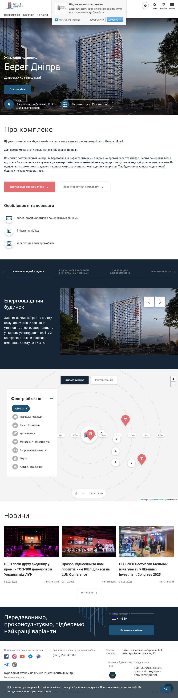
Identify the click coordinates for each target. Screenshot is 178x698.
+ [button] (173, 379)
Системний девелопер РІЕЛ (120, 664)
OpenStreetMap (160, 499)
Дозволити (114, 19)
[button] (21, 408)
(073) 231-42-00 (64, 655)
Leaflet (143, 499)
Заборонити (97, 19)
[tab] (29, 272)
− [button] (173, 384)
